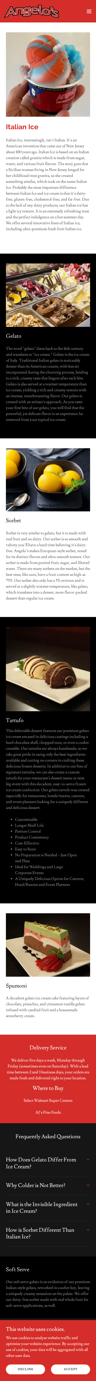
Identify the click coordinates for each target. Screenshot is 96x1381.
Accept (71, 1369)
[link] (31, 11)
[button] (89, 11)
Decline (25, 1369)
